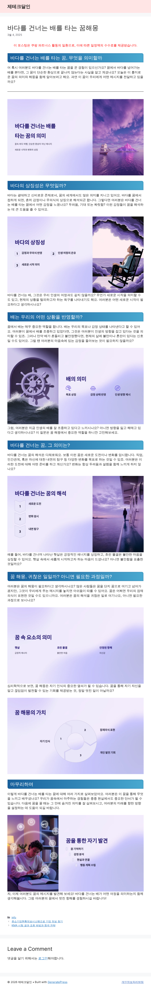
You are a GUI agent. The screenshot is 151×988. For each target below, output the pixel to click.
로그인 (43, 958)
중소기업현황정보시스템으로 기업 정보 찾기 (37, 921)
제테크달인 (18, 6)
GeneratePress (57, 982)
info (14, 917)
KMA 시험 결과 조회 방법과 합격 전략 (33, 925)
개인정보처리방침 (133, 982)
